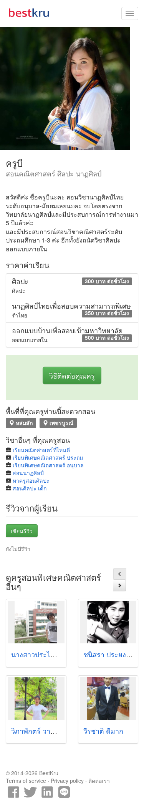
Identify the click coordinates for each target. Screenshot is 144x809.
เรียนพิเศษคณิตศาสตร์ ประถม (48, 457)
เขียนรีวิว (22, 531)
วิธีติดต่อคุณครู (72, 375)
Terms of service (26, 780)
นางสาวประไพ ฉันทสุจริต (49, 654)
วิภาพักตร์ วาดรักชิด (41, 731)
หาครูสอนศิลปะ (31, 480)
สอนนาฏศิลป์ (28, 473)
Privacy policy (67, 780)
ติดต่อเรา (99, 780)
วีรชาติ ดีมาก (103, 731)
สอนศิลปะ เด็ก (29, 488)
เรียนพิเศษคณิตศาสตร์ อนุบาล (48, 465)
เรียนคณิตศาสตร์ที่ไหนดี (41, 450)
